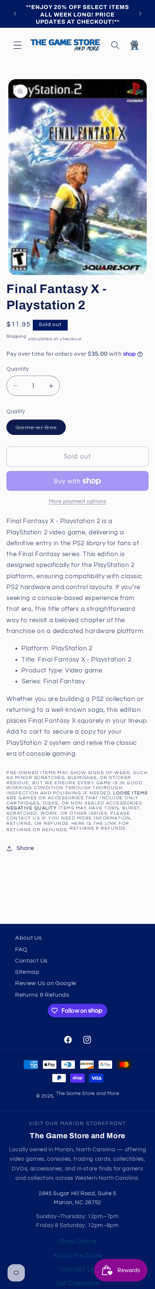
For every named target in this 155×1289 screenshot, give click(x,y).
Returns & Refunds (97, 828)
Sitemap (27, 972)
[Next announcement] (140, 14)
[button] (17, 45)
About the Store (77, 1255)
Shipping (16, 336)
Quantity (17, 369)
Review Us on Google (45, 983)
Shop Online (78, 1241)
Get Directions (78, 1283)
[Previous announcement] (14, 14)
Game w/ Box (40, 429)
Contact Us (31, 961)
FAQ (21, 949)
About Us (28, 938)
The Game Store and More (87, 1093)
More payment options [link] (77, 501)
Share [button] (25, 848)
